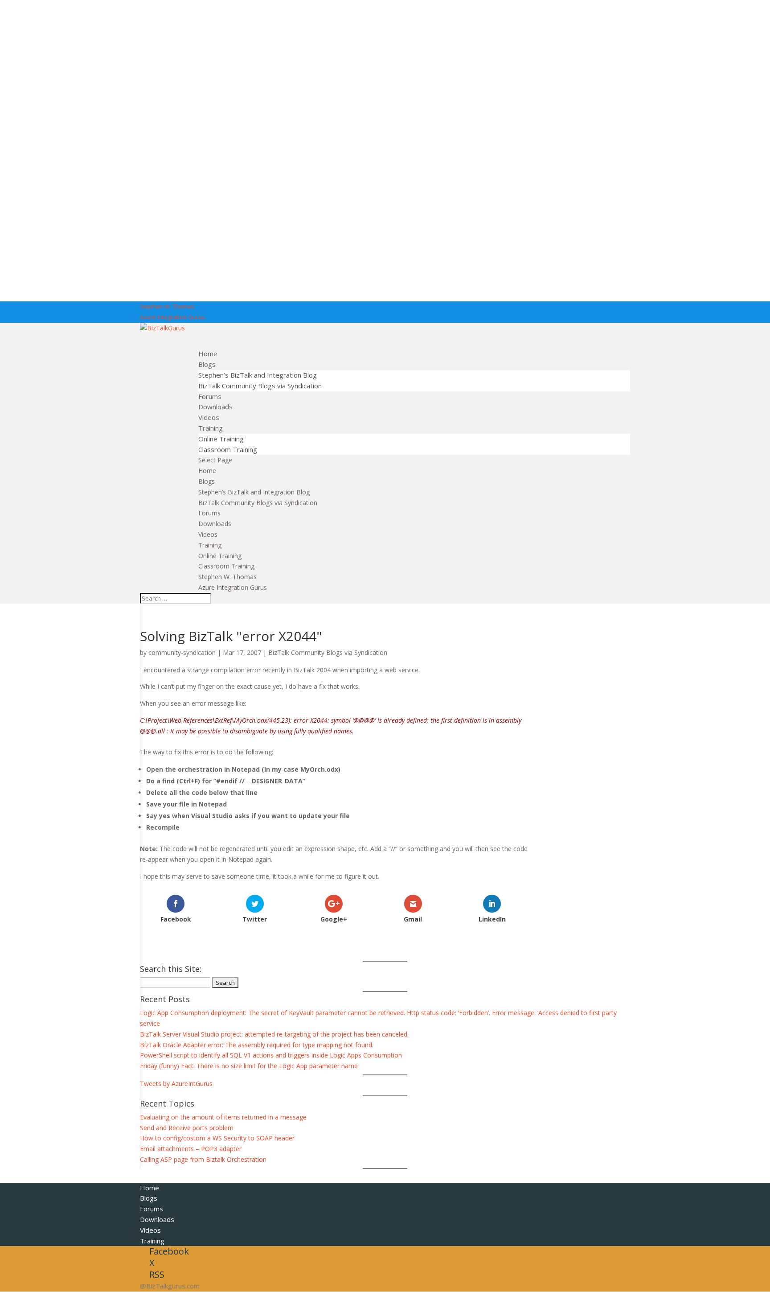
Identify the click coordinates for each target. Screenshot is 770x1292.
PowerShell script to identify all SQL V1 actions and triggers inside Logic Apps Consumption (271, 1055)
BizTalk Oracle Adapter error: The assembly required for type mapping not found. (256, 1045)
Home (207, 470)
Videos (207, 534)
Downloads (214, 523)
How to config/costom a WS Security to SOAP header (217, 1138)
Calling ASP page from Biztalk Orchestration (203, 1159)
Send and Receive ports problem (186, 1127)
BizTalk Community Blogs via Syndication (260, 385)
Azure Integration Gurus (172, 317)
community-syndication (182, 652)
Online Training (221, 438)
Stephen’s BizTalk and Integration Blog (257, 374)
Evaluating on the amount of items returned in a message (223, 1117)
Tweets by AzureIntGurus (176, 1083)
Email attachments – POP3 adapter (191, 1148)
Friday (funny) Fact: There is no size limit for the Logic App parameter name (249, 1066)
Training (209, 545)
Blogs (206, 481)
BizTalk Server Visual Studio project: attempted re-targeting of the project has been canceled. (274, 1034)
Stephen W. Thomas (167, 306)
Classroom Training (227, 449)
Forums (209, 513)
